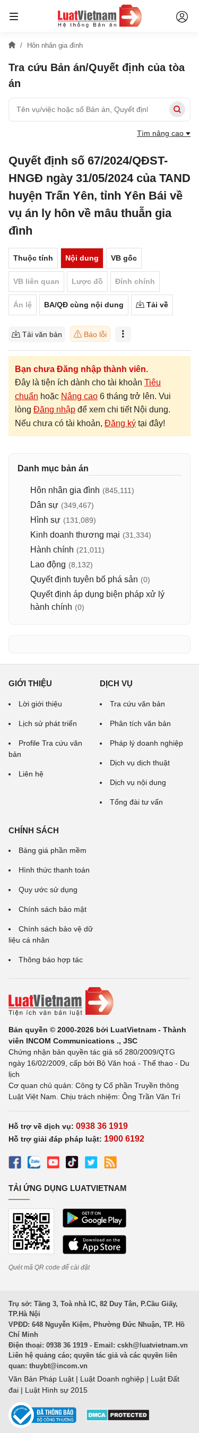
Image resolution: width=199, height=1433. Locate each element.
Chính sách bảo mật (52, 909)
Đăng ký (120, 423)
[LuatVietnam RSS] (110, 1164)
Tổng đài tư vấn (136, 802)
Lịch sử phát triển (48, 723)
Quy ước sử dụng (48, 889)
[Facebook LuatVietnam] (14, 1164)
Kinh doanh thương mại (75, 534)
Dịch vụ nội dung (138, 782)
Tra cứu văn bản (137, 704)
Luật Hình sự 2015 (56, 1390)
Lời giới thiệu (40, 704)
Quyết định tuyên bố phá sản (84, 579)
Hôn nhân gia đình (65, 490)
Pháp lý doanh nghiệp (146, 743)
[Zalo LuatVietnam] (34, 1164)
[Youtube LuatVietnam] (53, 1164)
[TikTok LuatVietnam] (72, 1164)
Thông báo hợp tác (51, 959)
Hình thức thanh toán (54, 870)
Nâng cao (79, 396)
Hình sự (45, 519)
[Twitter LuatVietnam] (91, 1164)
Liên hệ (31, 774)
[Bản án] (99, 16)
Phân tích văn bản (140, 723)
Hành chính (52, 549)
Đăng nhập (54, 409)
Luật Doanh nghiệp (112, 1379)
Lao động (48, 564)
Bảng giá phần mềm (52, 850)
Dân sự (44, 505)
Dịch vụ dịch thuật (140, 762)
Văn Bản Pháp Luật (41, 1379)
